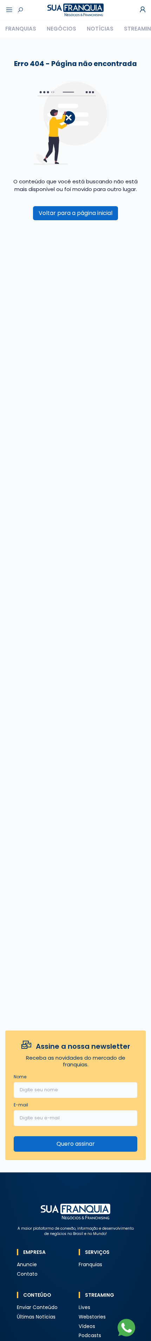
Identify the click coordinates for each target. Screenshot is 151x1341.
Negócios (61, 28)
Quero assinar (76, 1144)
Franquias (20, 28)
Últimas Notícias (36, 1317)
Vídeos (87, 1326)
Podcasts (90, 1335)
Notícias (100, 28)
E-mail (21, 1105)
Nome (20, 1077)
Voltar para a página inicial (75, 213)
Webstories (92, 1317)
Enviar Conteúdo (37, 1307)
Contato (27, 1274)
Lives (84, 1307)
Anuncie (27, 1264)
